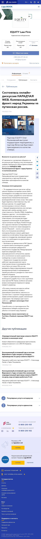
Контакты (4, 530)
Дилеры (3, 485)
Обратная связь (22, 53)
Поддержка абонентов (8, 522)
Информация (16, 73)
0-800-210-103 (25, 425)
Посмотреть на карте (11, 63)
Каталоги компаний (7, 511)
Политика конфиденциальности (7, 489)
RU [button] (26, 2)
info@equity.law (20, 59)
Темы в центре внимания (8, 514)
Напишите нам (5, 525)
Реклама (4, 497)
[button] (2, 2)
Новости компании (6, 505)
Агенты (3, 483)
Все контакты (34, 63)
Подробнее (30, 462)
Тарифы (18, 447)
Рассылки (4, 528)
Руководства (5, 508)
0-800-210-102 (25, 431)
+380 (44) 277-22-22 (20, 57)
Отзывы (25, 73)
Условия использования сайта (8, 493)
